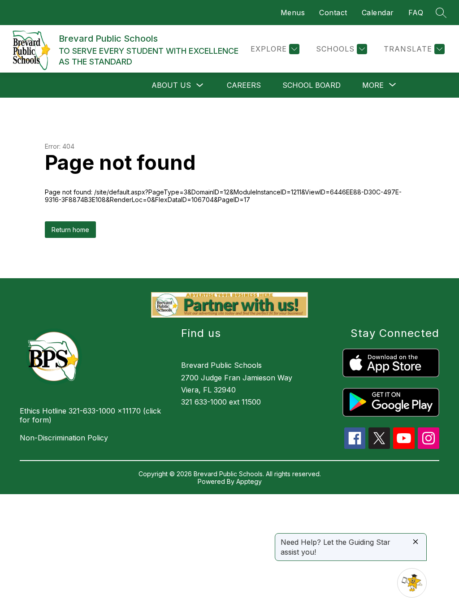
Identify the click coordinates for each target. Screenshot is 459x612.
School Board (311, 85)
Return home (70, 229)
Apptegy (249, 481)
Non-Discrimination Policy (64, 437)
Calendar (378, 12)
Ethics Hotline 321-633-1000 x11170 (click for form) (90, 415)
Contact (333, 12)
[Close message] (415, 542)
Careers (244, 85)
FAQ (416, 12)
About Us (171, 85)
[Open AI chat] (411, 582)
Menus (293, 12)
